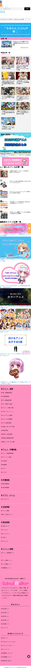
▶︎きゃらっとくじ (5, 533)
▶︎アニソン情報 (5, 510)
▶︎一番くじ (4, 537)
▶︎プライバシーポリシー (7, 645)
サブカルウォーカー (13, 667)
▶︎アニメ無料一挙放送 (6, 404)
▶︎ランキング (4, 627)
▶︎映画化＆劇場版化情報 (7, 438)
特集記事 (2, 12)
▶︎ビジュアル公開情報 (6, 419)
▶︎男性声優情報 (5, 483)
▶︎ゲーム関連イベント (6, 560)
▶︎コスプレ (4, 472)
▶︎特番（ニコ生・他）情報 (8, 441)
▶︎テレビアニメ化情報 (6, 415)
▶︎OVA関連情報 (5, 396)
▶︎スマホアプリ (5, 499)
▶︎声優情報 (5, 480)
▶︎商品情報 (5, 522)
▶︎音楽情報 (5, 507)
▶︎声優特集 (4, 464)
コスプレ (2, 10)
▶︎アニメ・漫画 (7, 389)
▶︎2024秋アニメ (5, 612)
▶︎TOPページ (4, 638)
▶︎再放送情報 (4, 430)
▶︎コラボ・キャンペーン (7, 411)
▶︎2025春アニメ (5, 620)
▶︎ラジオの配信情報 (6, 422)
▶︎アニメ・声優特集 (8, 449)
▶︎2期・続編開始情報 (6, 392)
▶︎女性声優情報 (5, 487)
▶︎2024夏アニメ (5, 608)
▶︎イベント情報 (7, 549)
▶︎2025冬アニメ (5, 616)
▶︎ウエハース (4, 541)
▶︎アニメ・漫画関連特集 (7, 453)
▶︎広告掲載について (6, 657)
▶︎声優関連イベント (6, 567)
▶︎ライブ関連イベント (6, 564)
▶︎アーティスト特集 (6, 457)
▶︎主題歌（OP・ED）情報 (7, 426)
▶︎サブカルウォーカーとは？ (8, 641)
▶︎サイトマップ (5, 649)
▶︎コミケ (3, 468)
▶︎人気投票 (4, 461)
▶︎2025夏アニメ (5, 624)
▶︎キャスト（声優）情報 (7, 407)
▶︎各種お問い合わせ (6, 660)
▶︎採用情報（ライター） (7, 653)
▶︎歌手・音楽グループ (6, 514)
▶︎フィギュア (4, 529)
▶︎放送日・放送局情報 (6, 434)
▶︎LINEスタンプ (5, 526)
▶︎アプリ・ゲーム (8, 495)
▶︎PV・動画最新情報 (6, 400)
